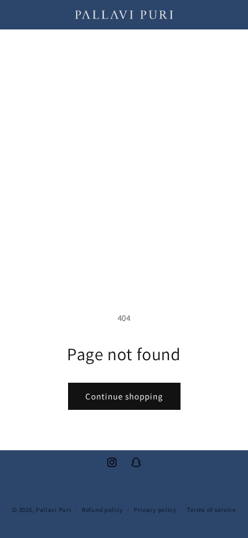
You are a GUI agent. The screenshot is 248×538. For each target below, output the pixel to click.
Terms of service (211, 510)
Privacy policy (155, 510)
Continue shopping (124, 396)
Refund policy (102, 510)
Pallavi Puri (53, 510)
